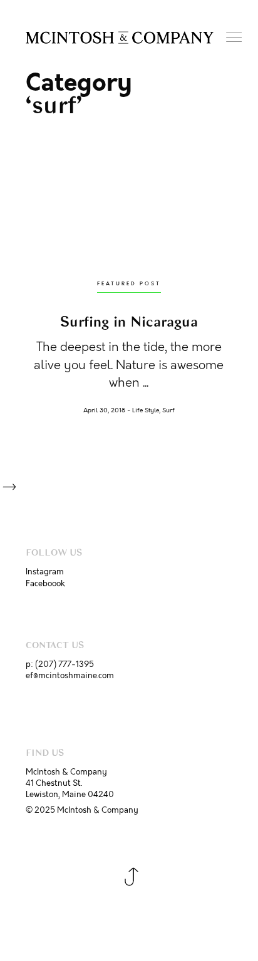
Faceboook (45, 583)
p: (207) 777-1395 (60, 664)
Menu (235, 38)
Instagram (45, 571)
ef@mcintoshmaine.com (70, 675)
